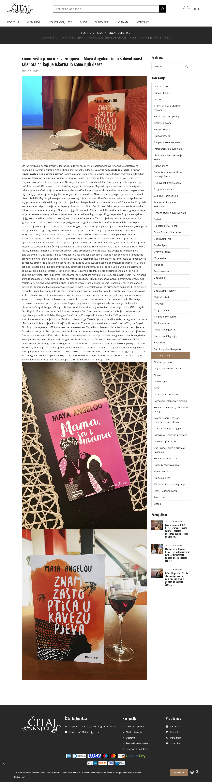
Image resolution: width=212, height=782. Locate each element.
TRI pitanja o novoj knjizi (167, 142)
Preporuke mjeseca (164, 329)
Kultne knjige (161, 165)
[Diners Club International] (79, 756)
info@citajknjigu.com (89, 732)
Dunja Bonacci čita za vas (167, 232)
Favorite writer (162, 271)
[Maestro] (113, 756)
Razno (157, 284)
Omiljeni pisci (161, 245)
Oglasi (157, 219)
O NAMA (123, 22)
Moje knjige (160, 258)
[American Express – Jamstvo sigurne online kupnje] (92, 763)
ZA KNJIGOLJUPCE (61, 22)
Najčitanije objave (163, 362)
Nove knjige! (160, 381)
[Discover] (121, 756)
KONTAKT (142, 22)
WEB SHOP (34, 22)
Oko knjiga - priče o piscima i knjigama (169, 450)
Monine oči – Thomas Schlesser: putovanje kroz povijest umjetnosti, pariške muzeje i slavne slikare (177, 555)
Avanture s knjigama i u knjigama (166, 204)
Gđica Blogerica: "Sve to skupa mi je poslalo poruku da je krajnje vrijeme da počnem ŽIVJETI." (176, 579)
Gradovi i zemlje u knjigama (168, 428)
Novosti (158, 375)
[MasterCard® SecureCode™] (102, 763)
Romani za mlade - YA (165, 458)
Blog (100, 32)
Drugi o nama (161, 310)
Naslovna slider (162, 323)
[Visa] (94, 756)
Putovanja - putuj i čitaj (166, 116)
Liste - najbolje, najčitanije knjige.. (168, 157)
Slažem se (179, 772)
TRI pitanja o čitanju (165, 316)
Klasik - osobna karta (165, 490)
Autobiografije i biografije (168, 349)
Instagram (175, 737)
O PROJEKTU (102, 22)
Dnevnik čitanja (162, 251)
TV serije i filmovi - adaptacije (169, 484)
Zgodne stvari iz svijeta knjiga (170, 212)
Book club (159, 342)
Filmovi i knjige (162, 93)
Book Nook (160, 277)
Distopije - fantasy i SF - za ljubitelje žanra (168, 174)
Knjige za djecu (162, 129)
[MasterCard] (105, 756)
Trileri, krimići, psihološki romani (167, 108)
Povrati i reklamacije (137, 743)
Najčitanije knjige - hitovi (167, 368)
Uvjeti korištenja (135, 726)
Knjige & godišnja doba (166, 465)
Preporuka (160, 497)
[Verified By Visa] (110, 763)
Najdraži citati (161, 297)
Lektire (158, 99)
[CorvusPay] (135, 756)
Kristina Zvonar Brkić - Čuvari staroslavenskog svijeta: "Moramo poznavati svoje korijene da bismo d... (176, 531)
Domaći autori (161, 86)
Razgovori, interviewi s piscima (170, 401)
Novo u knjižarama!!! (165, 441)
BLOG (83, 22)
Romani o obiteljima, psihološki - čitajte (171, 409)
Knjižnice (158, 264)
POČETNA (13, 22)
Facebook (175, 726)
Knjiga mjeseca (162, 135)
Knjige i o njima (162, 477)
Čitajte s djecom (162, 123)
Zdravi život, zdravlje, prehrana (170, 435)
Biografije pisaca (163, 189)
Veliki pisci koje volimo (166, 195)
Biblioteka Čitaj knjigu (166, 225)
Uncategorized (118, 32)
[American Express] (69, 756)
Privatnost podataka (137, 749)
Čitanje (157, 503)
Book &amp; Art (162, 238)
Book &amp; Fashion (165, 290)
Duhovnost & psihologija (167, 182)
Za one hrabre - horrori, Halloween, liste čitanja (167, 420)
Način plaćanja (134, 732)
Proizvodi (159, 303)
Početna (86, 32)
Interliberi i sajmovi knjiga (168, 148)
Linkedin (174, 732)
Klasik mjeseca (161, 471)
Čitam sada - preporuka (166, 394)
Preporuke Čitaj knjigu (166, 336)
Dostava (130, 737)
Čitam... (157, 388)
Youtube (175, 743)
